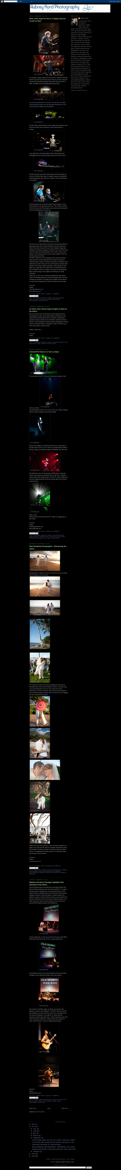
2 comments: (56, 293)
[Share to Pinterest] (37, 296)
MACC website (43, 1021)
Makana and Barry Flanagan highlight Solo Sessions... (54, 1149)
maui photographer (45, 871)
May (35, 1133)
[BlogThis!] (32, 296)
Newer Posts (32, 1108)
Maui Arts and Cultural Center (43, 299)
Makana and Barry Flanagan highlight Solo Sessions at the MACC (46, 883)
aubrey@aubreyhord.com (36, 289)
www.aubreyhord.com (35, 291)
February (37, 1138)
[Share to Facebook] (35, 296)
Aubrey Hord (84, 18)
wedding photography (52, 872)
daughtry (43, 536)
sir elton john (43, 300)
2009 (33, 1156)
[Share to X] (34, 296)
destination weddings (54, 869)
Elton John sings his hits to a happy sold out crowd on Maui (47, 20)
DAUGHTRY (41, 376)
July (35, 1128)
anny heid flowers (40, 869)
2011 (33, 1126)
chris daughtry (34, 536)
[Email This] (30, 296)
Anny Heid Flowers (57, 692)
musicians (41, 1102)
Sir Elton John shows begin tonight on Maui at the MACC (48, 310)
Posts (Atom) (40, 1111)
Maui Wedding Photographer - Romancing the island (47, 547)
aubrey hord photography (55, 297)
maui (58, 1099)
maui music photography (52, 538)
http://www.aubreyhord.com (62, 1162)
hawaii (54, 1099)
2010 (33, 1154)
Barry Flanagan (51, 939)
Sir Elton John (40, 275)
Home (49, 1108)
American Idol (43, 447)
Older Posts (65, 1108)
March (36, 1135)
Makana (60, 939)
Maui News (63, 155)
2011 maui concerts (40, 297)
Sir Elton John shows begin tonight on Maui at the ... (54, 1142)
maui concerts (39, 538)
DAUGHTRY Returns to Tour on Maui (44, 352)
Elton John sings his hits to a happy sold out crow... (54, 1140)
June (35, 1131)
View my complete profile (79, 90)
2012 (33, 1124)
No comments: (55, 338)
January (36, 1151)
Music (55, 1101)
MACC (55, 77)
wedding (42, 872)
